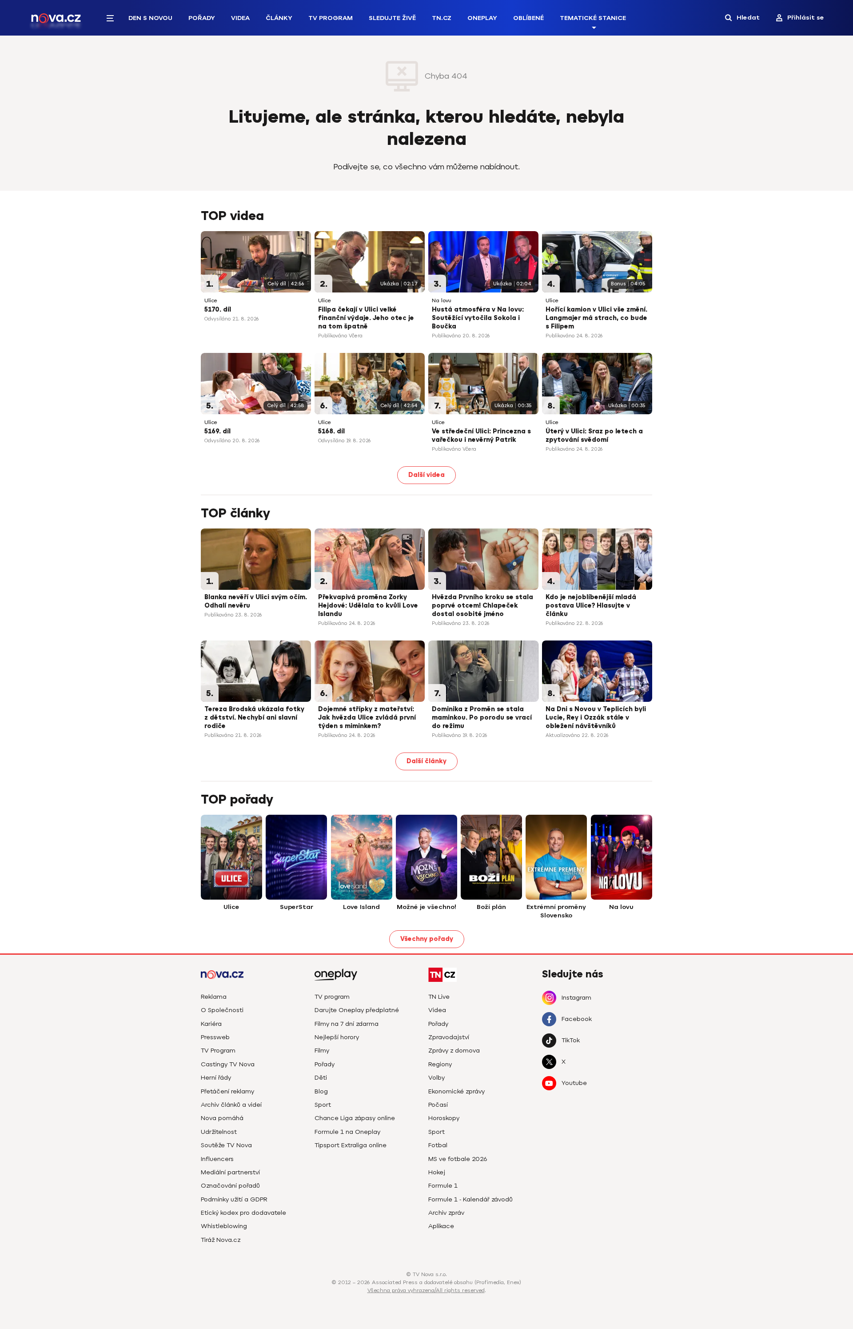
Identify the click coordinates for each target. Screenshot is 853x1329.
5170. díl (217, 309)
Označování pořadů (230, 1185)
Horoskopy (443, 1118)
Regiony (440, 1064)
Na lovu (441, 301)
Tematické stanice (593, 18)
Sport (323, 1105)
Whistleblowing (224, 1226)
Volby (436, 1077)
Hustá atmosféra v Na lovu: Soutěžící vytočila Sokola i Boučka (478, 318)
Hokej (436, 1172)
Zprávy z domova (454, 1050)
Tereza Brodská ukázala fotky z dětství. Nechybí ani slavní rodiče (254, 717)
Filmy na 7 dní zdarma (347, 1024)
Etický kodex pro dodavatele (243, 1213)
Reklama (214, 997)
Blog (321, 1091)
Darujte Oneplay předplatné (357, 1010)
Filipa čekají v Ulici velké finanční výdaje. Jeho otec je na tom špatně (366, 318)
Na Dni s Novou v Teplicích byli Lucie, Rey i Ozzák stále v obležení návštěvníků (596, 717)
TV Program (330, 18)
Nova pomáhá (222, 1118)
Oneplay (482, 18)
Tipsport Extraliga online (351, 1145)
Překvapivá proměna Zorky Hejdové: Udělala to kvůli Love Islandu (368, 605)
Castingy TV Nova (228, 1064)
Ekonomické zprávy (456, 1091)
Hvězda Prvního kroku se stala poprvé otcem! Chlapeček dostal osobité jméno (482, 605)
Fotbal (437, 1145)
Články (279, 18)
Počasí (438, 1105)
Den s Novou (150, 18)
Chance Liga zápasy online (355, 1118)
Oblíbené (528, 18)
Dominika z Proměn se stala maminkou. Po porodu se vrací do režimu (482, 717)
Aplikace (441, 1226)
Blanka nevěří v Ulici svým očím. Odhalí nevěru (255, 601)
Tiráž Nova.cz (220, 1240)
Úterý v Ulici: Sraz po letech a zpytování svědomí (594, 435)
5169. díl (217, 431)
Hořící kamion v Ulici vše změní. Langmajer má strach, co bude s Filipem (596, 318)
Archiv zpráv (446, 1213)
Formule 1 (443, 1185)
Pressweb (215, 1037)
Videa (240, 18)
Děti (321, 1077)
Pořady (201, 18)
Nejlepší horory (337, 1037)
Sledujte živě (392, 18)
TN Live (439, 997)
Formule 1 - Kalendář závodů (470, 1199)
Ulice (210, 301)
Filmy (322, 1050)
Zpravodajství (448, 1037)
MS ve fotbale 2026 (457, 1159)
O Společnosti (222, 1010)
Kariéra (211, 1024)
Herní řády (216, 1077)
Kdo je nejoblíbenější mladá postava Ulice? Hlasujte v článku (591, 605)
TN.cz (441, 18)
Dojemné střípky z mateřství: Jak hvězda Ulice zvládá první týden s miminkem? (367, 717)
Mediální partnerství (230, 1172)
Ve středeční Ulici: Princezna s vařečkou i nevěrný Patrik (481, 435)
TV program (332, 997)
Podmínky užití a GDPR (234, 1199)
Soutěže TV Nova (226, 1145)
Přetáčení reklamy (227, 1091)
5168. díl (331, 431)
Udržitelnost (219, 1132)
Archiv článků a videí (231, 1105)
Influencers (217, 1159)
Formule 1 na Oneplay (347, 1132)
